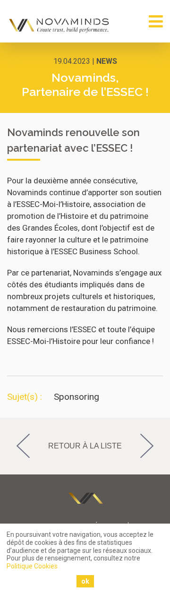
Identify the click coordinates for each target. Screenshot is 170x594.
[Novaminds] (59, 25)
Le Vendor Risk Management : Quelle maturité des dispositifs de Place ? (152, 446)
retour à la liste (85, 446)
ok (85, 581)
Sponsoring (76, 396)
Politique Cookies (32, 566)
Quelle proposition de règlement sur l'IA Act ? (18, 446)
